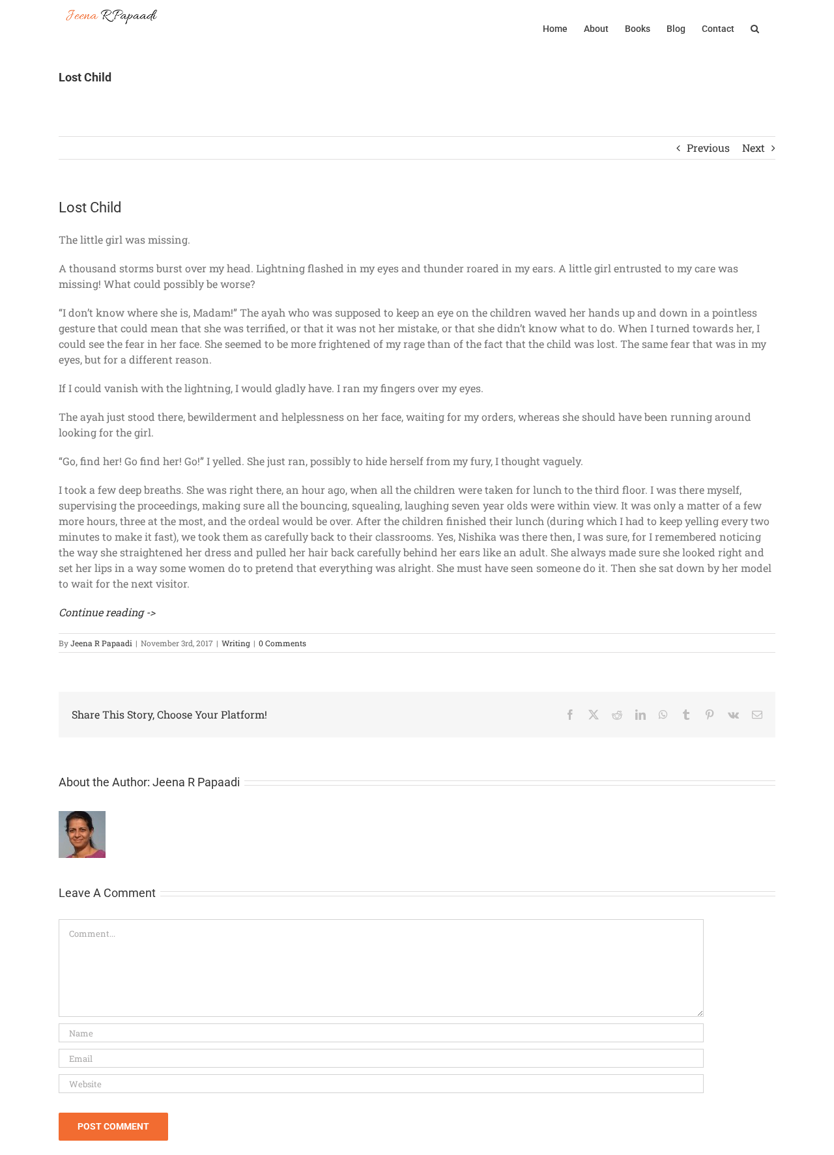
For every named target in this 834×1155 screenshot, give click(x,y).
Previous (708, 147)
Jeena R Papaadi (101, 643)
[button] (755, 27)
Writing (236, 643)
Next (753, 147)
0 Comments (282, 643)
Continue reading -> (107, 612)
